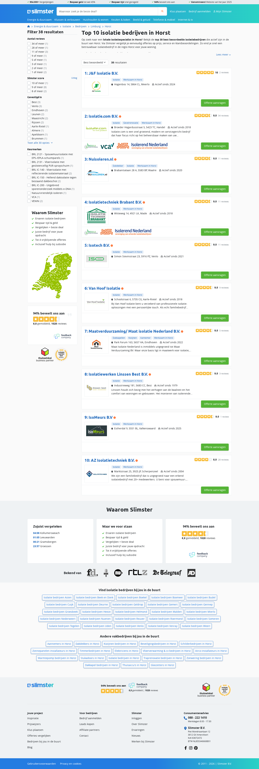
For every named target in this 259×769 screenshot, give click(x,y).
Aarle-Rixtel (40, 126)
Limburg (96, 26)
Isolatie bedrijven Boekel (132, 597)
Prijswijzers (34, 724)
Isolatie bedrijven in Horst (124, 658)
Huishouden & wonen (96, 19)
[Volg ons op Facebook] (185, 747)
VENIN (37, 201)
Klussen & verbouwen (67, 19)
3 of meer (39, 64)
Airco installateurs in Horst (211, 650)
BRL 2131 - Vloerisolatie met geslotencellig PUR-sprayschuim (52, 163)
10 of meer (40, 83)
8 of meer (39, 91)
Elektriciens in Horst (126, 650)
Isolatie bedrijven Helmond (131, 611)
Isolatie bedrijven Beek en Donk (94, 597)
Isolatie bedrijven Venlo (130, 626)
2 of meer (39, 68)
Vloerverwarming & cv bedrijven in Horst (167, 650)
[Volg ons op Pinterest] (196, 747)
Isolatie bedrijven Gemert (163, 604)
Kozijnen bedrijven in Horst (120, 643)
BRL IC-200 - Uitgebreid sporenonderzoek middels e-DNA (53, 187)
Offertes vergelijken (39, 735)
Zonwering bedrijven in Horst (204, 658)
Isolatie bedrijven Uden (97, 626)
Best (36, 102)
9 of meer (39, 55)
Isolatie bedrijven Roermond (166, 618)
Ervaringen (138, 729)
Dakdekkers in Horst (87, 643)
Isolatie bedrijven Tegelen (64, 626)
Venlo (37, 106)
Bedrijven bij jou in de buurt (44, 741)
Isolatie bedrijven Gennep (197, 604)
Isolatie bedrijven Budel (201, 597)
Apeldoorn (40, 134)
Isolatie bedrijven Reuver (130, 618)
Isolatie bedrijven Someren (203, 618)
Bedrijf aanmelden (200, 11)
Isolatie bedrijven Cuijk (59, 604)
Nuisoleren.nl (101, 159)
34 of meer (40, 43)
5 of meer (39, 59)
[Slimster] (30, 26)
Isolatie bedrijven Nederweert (57, 618)
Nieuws (136, 735)
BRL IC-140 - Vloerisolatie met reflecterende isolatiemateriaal (52, 171)
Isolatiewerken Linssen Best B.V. (118, 374)
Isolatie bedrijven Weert (196, 626)
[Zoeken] (162, 11)
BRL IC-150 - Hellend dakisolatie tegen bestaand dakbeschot (54, 179)
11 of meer (40, 51)
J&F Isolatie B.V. (103, 73)
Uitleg (74, 78)
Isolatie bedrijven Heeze (96, 611)
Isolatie (67, 26)
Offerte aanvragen (215, 102)
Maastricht (40, 118)
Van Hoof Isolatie (104, 288)
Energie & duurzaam (39, 19)
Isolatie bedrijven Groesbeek (61, 611)
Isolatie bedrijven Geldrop (127, 604)
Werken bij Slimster (143, 741)
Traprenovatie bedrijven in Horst (163, 658)
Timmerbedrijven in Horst (95, 650)
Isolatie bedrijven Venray (162, 626)
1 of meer (39, 72)
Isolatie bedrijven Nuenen (95, 618)
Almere (38, 130)
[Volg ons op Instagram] (191, 747)
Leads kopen (86, 724)
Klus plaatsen (178, 11)
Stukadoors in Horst (92, 658)
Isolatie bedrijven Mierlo (200, 611)
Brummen (39, 138)
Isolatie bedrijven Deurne (93, 604)
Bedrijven (81, 26)
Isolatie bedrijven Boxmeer (167, 597)
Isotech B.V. (99, 245)
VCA (36, 197)
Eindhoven (40, 110)
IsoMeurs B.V (101, 417)
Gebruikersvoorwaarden (41, 763)
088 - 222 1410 (197, 718)
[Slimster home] (40, 11)
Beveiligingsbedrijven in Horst (158, 643)
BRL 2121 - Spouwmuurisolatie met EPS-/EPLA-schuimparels (52, 156)
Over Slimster (140, 724)
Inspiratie (33, 718)
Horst (108, 26)
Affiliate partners (89, 729)
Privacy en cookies (70, 763)
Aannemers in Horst (59, 643)
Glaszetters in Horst (162, 665)
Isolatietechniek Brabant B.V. (115, 202)
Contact (83, 735)
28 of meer (40, 47)
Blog (29, 747)
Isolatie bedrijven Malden (167, 611)
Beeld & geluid (141, 19)
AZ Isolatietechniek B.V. (113, 460)
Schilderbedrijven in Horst (196, 643)
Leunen (38, 114)
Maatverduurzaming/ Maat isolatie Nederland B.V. (134, 331)
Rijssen (38, 122)
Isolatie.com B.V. (103, 116)
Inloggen (137, 718)
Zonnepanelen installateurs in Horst (53, 650)
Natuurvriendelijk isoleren (49, 193)
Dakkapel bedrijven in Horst (101, 665)
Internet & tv (185, 19)
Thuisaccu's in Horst (134, 665)
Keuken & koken (120, 19)
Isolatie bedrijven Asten (58, 597)
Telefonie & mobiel (164, 19)
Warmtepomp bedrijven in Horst (57, 658)
